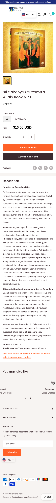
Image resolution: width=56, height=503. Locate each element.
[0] (51, 14)
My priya (7, 104)
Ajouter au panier (28, 147)
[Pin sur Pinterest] (40, 168)
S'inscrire (12, 452)
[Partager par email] (51, 168)
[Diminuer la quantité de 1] (16, 137)
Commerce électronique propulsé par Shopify (20, 497)
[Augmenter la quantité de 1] (31, 137)
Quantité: (7, 137)
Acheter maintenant (28, 156)
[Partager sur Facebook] (35, 168)
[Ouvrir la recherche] (39, 14)
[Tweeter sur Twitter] (46, 168)
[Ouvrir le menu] (4, 9)
